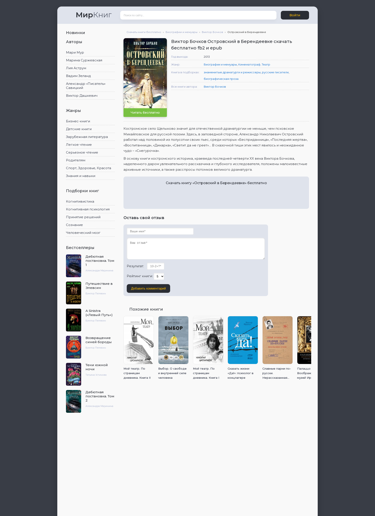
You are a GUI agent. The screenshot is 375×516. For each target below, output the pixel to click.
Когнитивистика (80, 201)
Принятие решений (83, 217)
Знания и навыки (80, 176)
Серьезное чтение (82, 152)
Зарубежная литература (87, 137)
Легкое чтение (79, 145)
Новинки (76, 32)
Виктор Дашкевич (81, 95)
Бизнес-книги (78, 121)
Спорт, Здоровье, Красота (88, 168)
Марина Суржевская (84, 60)
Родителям (75, 160)
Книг (94, 14)
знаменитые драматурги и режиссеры (232, 72)
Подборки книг (83, 190)
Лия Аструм (76, 68)
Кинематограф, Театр (254, 64)
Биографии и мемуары (220, 64)
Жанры (74, 110)
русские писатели (275, 72)
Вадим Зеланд (78, 76)
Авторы (74, 41)
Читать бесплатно (145, 113)
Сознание (74, 225)
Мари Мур (75, 52)
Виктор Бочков (215, 86)
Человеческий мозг (83, 233)
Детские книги (79, 129)
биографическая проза (221, 78)
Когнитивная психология (88, 209)
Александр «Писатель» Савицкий (85, 86)
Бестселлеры (80, 247)
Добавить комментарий (148, 288)
